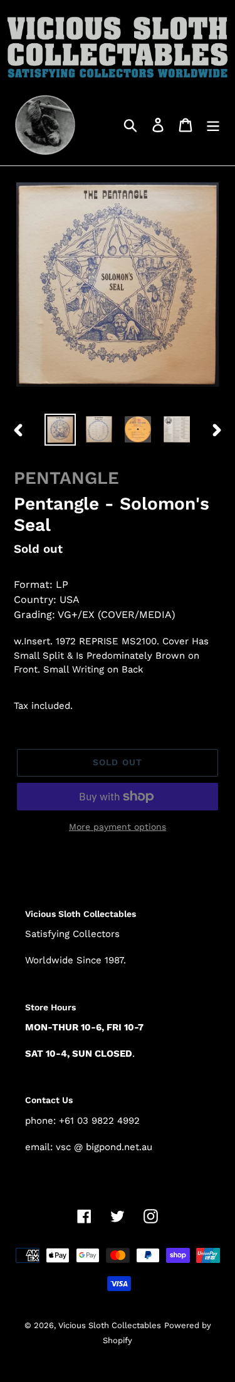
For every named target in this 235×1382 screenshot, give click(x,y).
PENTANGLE (66, 478)
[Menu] (213, 124)
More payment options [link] (117, 827)
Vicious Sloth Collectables (109, 1325)
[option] (60, 429)
